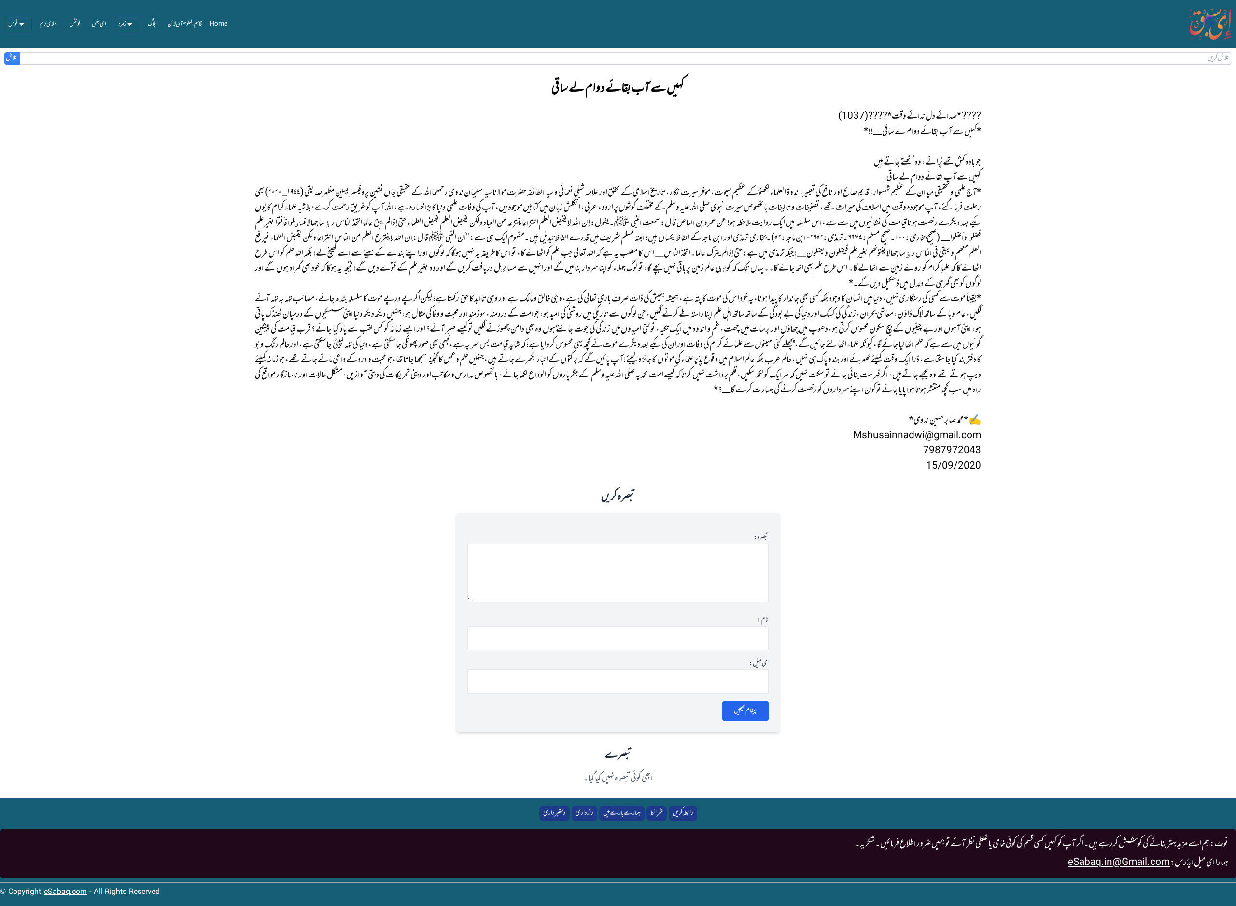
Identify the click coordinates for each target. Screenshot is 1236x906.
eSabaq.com (65, 892)
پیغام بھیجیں (745, 710)
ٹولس (13, 24)
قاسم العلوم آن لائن (185, 24)
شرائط (656, 813)
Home (218, 24)
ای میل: (759, 663)
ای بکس (99, 24)
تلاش (12, 58)
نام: (763, 620)
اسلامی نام (49, 24)
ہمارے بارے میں (622, 813)
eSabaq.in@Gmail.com (1119, 862)
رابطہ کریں (683, 813)
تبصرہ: (761, 538)
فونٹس (75, 24)
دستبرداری (554, 813)
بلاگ (152, 24)
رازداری (584, 813)
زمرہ (122, 24)
